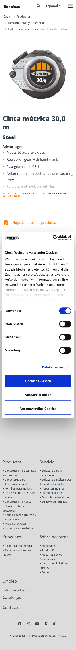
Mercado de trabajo (16, 590)
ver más (14, 196)
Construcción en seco (17, 502)
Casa (6, 16)
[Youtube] (37, 623)
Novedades (48, 546)
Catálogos (12, 597)
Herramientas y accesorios (26, 23)
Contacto (11, 607)
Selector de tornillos (54, 502)
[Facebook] (19, 623)
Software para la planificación (51, 473)
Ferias (45, 572)
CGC (63, 635)
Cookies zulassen (38, 381)
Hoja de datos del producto (34, 222)
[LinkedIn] (46, 623)
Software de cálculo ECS (56, 479)
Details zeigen (52, 367)
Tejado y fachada (15, 524)
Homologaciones (52, 493)
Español (52, 6)
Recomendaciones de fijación (17, 552)
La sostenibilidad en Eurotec (53, 565)
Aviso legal (18, 635)
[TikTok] (54, 623)
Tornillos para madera (18, 488)
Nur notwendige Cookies (38, 408)
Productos (23, 16)
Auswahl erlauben (38, 394)
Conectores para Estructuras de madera (17, 482)
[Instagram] (28, 623)
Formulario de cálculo (55, 497)
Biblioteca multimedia (18, 546)
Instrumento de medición (26, 29)
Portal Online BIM (52, 488)
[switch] (65, 324)
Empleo (10, 581)
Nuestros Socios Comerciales (51, 557)
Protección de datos (43, 635)
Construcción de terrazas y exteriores (19, 473)
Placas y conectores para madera (19, 495)
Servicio (47, 462)
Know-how (12, 537)
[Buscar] (38, 5)
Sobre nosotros (54, 537)
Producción (48, 550)
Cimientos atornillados (18, 528)
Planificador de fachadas (56, 484)
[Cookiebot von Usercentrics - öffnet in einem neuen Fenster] (53, 237)
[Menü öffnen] (70, 5)
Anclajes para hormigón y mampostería (19, 517)
